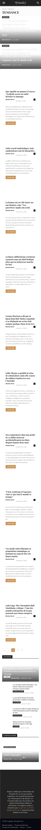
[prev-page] (4, 650)
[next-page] (22, 650)
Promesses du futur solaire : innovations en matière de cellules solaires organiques (18, 752)
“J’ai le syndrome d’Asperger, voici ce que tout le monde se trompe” (19, 494)
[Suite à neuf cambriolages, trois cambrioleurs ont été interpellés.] (20, 140)
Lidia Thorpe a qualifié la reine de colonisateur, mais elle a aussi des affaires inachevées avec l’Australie (20, 377)
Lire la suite (10, 123)
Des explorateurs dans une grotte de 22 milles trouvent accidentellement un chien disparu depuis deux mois (20, 439)
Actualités (16, 726)
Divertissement (17, 715)
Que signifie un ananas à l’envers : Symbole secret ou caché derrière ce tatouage (20, 94)
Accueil (4, 9)
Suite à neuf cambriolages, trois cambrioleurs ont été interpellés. (20, 149)
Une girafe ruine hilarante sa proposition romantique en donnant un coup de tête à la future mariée (18, 552)
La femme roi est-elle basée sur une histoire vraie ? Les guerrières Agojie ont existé (19, 205)
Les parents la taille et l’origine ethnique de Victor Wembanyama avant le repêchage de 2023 (26, 711)
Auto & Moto (16, 702)
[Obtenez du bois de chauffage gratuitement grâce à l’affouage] (6, 724)
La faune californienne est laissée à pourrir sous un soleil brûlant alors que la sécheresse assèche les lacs (20, 260)
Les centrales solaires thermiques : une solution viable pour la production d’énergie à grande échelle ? (25, 687)
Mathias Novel (10, 99)
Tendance (6, 17)
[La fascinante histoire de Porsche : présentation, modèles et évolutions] (6, 700)
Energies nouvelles (18, 691)
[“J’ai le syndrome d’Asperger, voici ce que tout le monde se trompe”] (20, 483)
